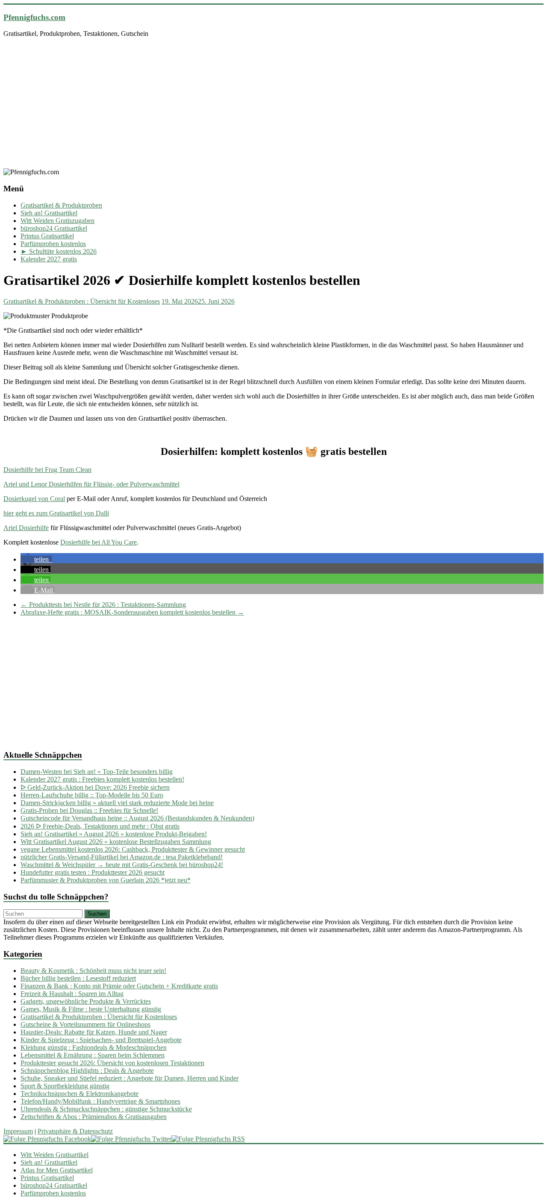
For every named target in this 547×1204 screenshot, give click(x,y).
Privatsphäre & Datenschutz (75, 1131)
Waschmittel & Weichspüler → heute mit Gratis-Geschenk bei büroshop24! (122, 864)
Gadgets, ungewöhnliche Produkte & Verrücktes (86, 1001)
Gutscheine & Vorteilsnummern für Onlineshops (85, 1024)
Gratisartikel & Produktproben (61, 205)
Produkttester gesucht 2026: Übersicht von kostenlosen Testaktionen (112, 1062)
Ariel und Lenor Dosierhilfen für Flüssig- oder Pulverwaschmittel (91, 484)
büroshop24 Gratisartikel (54, 228)
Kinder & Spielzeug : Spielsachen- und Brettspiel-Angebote (101, 1039)
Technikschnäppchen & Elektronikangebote (79, 1093)
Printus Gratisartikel (47, 236)
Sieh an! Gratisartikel (49, 213)
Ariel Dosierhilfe (26, 527)
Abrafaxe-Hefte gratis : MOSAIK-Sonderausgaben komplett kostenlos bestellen (132, 612)
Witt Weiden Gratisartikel (54, 1154)
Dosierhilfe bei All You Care (98, 542)
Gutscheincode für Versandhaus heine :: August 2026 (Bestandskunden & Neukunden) (137, 818)
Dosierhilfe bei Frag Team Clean (47, 469)
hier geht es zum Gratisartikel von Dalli (56, 513)
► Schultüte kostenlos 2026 (59, 251)
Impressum (18, 1131)
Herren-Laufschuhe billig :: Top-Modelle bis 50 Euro (92, 795)
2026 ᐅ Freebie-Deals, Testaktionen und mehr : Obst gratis (100, 826)
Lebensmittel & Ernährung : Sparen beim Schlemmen (93, 1055)
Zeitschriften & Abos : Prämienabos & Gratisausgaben (94, 1116)
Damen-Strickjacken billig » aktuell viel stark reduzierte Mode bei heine (117, 802)
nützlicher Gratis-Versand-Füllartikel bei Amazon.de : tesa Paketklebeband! (122, 857)
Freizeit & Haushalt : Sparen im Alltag (72, 993)
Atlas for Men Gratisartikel (57, 1170)
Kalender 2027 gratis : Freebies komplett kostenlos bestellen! (102, 779)
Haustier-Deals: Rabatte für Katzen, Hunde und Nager (94, 1032)
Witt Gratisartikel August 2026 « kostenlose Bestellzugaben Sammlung (116, 841)
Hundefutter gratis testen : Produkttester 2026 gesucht (93, 872)
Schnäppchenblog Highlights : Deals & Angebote (87, 1070)
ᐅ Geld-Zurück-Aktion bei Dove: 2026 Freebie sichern (95, 787)
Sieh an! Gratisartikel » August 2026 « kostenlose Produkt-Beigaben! (114, 834)
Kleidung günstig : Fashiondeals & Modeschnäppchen (94, 1047)
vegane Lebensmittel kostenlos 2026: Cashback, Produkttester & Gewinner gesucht (133, 849)
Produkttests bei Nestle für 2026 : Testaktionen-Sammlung (103, 604)
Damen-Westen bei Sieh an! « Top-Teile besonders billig (97, 771)
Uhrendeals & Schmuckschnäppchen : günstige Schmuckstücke (106, 1109)
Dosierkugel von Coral (34, 498)
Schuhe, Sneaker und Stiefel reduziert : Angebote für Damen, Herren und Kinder (129, 1078)
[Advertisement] (273, 104)
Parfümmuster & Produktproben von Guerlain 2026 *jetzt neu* (106, 880)
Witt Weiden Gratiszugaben (57, 220)
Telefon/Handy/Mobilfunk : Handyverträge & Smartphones (100, 1101)
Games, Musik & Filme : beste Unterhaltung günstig (91, 1009)
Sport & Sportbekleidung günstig (65, 1086)
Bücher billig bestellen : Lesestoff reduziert (78, 978)
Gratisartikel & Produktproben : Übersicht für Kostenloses (81, 301)
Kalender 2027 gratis (49, 259)
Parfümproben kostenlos (53, 243)
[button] (36, 559)
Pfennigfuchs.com (34, 17)
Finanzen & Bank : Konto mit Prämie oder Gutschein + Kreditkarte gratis (119, 986)
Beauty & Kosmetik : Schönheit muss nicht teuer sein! (93, 970)
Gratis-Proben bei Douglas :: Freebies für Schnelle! (89, 810)
